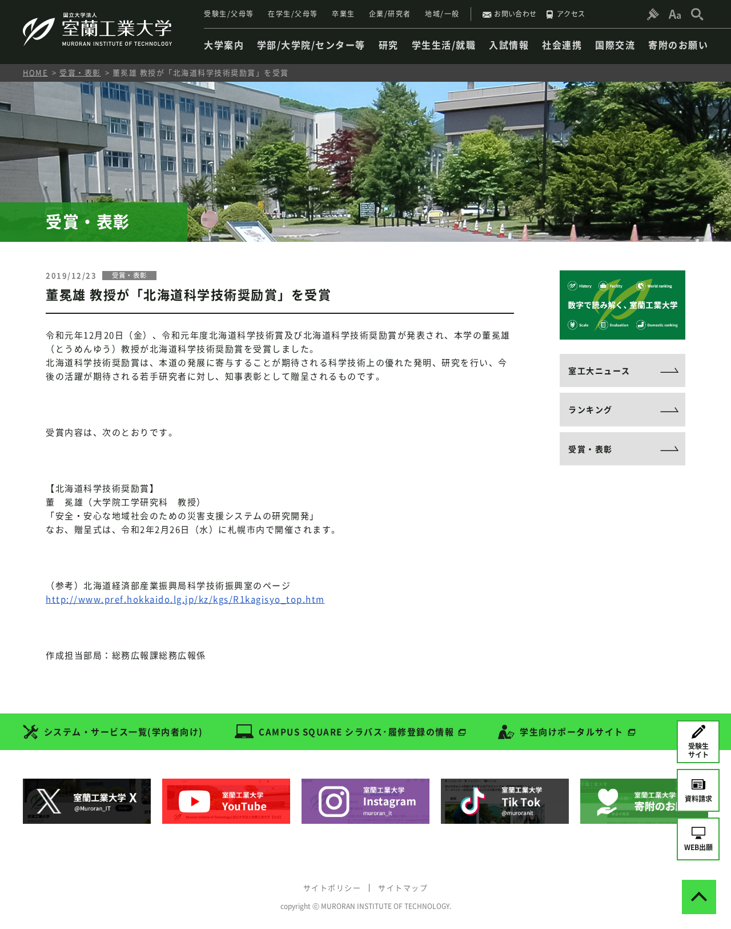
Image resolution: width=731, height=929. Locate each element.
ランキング (590, 409)
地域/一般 (442, 14)
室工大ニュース (599, 370)
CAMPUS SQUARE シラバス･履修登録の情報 (356, 731)
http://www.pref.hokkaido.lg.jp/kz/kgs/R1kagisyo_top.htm (185, 599)
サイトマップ (403, 887)
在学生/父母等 (293, 14)
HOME (35, 72)
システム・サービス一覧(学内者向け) (123, 731)
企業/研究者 (390, 14)
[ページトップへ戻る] (699, 897)
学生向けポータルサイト (572, 731)
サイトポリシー (332, 887)
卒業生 (343, 14)
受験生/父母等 (229, 14)
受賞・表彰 (80, 72)
